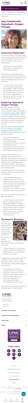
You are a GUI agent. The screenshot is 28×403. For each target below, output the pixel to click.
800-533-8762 (5, 306)
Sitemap (14, 382)
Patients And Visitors (9, 310)
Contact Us (14, 365)
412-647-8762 (5, 304)
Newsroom (5, 320)
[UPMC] (6, 3)
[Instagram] (8, 355)
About (4, 325)
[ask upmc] (24, 394)
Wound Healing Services (11, 8)
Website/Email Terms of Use (14, 369)
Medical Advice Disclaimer (14, 372)
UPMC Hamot (12, 130)
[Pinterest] (13, 355)
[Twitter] (13, 358)
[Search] (22, 3)
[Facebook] (8, 351)
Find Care (6, 401)
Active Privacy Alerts (14, 379)
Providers (11, 401)
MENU (26, 1)
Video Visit (16, 401)
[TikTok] (19, 354)
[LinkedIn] (13, 351)
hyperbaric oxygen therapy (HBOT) (14, 113)
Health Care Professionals (10, 315)
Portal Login (22, 402)
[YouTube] (19, 351)
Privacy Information (14, 376)
